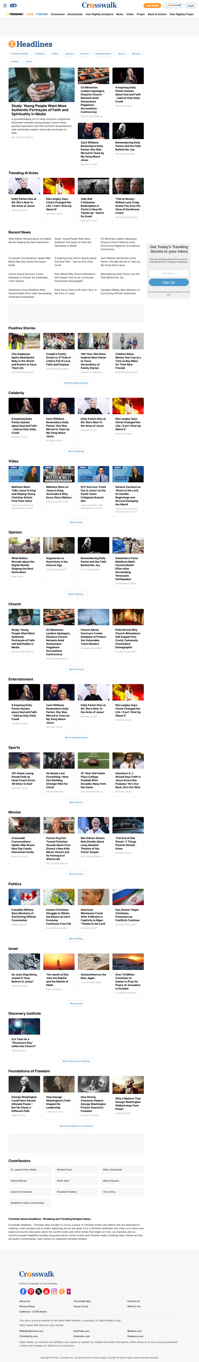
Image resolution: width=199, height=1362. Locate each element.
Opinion (69, 53)
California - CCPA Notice (33, 1311)
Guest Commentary (21, 1191)
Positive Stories (19, 53)
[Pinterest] (31, 1291)
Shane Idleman (19, 1180)
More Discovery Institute (76, 1061)
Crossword (58, 14)
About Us (24, 1301)
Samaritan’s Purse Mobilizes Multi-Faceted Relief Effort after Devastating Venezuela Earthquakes (29, 293)
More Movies (76, 874)
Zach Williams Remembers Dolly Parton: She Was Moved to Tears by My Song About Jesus (120, 262)
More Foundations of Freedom (76, 1125)
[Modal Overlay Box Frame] (169, 271)
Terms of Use (80, 1306)
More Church (76, 669)
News (119, 14)
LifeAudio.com (81, 1336)
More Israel (76, 1003)
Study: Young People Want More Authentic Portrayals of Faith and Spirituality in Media (73, 242)
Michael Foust (64, 1169)
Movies (136, 53)
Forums (42, 14)
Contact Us (133, 1301)
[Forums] (62, 1291)
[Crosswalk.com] (99, 5)
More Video (76, 522)
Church (84, 53)
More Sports (76, 802)
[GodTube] (69, 1291)
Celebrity (40, 53)
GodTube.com (81, 1331)
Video (130, 14)
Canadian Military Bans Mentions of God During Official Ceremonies (120, 291)
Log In (190, 5)
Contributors (19, 1161)
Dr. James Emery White (23, 1169)
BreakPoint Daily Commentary (27, 1202)
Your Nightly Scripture (99, 14)
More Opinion (76, 594)
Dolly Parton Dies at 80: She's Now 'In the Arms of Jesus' (76, 291)
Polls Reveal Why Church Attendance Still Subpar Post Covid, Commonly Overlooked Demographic (75, 277)
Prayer (141, 14)
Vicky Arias (109, 1191)
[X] (38, 1291)
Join (152, 5)
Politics (15, 61)
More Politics (76, 938)
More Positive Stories (76, 382)
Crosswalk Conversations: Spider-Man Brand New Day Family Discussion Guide (29, 262)
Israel (29, 61)
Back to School (157, 14)
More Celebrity (76, 451)
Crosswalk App (81, 1301)
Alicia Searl (63, 1180)
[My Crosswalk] (173, 5)
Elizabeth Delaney (67, 1191)
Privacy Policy (27, 1306)
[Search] (13, 5)
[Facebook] (23, 1291)
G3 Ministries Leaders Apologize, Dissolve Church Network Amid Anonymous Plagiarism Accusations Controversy (120, 244)
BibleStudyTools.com (31, 1331)
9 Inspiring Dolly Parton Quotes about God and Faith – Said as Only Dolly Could (75, 262)
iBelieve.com (134, 1331)
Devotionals (75, 14)
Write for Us (134, 1306)
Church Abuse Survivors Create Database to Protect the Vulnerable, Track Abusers (28, 277)
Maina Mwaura (111, 1180)
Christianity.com (28, 1336)
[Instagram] (54, 1291)
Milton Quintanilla (112, 1169)
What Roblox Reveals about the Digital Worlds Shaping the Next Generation (29, 240)
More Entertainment (76, 737)
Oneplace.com (135, 1336)
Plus (30, 14)
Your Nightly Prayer (181, 14)
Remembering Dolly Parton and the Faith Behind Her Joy (120, 275)
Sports (121, 53)
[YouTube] (46, 1291)
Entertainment (103, 53)
